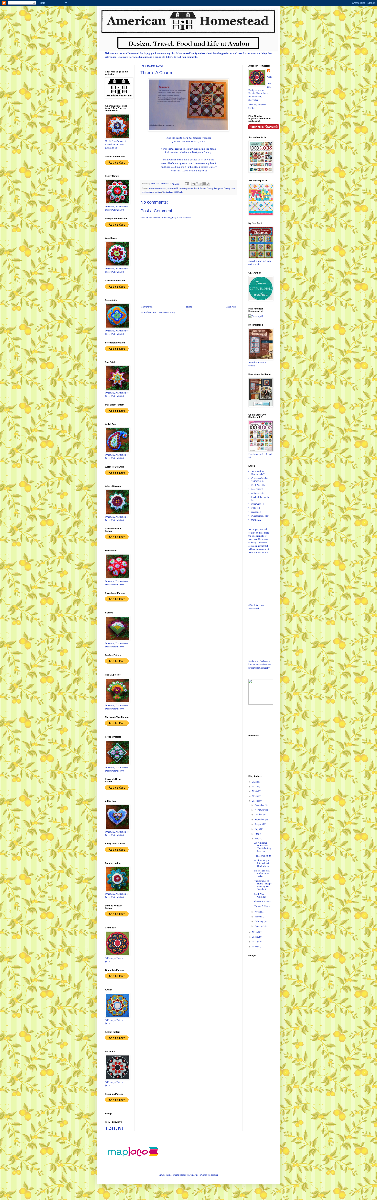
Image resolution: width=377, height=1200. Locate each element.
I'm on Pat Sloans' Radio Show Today (262, 873)
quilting (158, 191)
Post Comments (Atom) (164, 312)
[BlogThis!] (197, 184)
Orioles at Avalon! (262, 901)
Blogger (214, 1174)
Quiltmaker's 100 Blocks (172, 191)
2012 (254, 936)
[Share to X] (201, 184)
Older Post (231, 306)
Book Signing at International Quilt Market (261, 863)
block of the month (260, 496)
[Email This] (193, 184)
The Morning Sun (262, 855)
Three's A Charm (262, 905)
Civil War (255, 484)
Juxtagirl (193, 1174)
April (257, 911)
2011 (254, 941)
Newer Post (146, 306)
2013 (254, 932)
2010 (254, 946)
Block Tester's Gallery (203, 188)
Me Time (255, 488)
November (260, 809)
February (259, 921)
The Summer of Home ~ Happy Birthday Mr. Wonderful (263, 885)
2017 (254, 786)
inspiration (256, 503)
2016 (254, 791)
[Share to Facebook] (204, 184)
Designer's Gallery (222, 188)
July (257, 828)
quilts (253, 507)
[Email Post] (186, 183)
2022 (254, 781)
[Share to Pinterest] (208, 184)
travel (253, 519)
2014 (254, 800)
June (257, 833)
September (260, 819)
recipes (254, 511)
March (258, 916)
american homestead (157, 188)
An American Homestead (257, 472)
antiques (255, 492)
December (260, 804)
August (258, 824)
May (257, 838)
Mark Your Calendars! (260, 895)
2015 (254, 795)
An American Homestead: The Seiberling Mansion (262, 847)
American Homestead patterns (180, 188)
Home (189, 306)
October (259, 814)
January (259, 925)
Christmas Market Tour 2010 (259, 479)
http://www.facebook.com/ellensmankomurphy (259, 666)
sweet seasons (257, 515)
